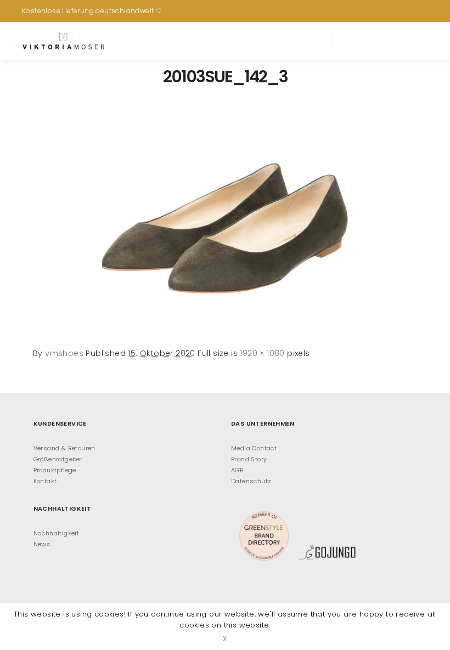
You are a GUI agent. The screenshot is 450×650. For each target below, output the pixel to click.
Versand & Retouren (64, 448)
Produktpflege (54, 470)
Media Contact (254, 448)
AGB (237, 470)
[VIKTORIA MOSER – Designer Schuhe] (63, 41)
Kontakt (45, 481)
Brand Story (249, 459)
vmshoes (64, 353)
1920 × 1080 (262, 353)
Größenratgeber (58, 459)
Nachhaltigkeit (56, 533)
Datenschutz (251, 481)
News (42, 544)
